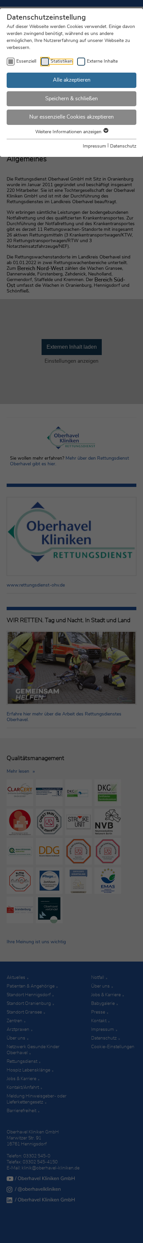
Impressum (94, 146)
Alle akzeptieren (71, 80)
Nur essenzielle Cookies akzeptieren (71, 117)
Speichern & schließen (71, 98)
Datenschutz (123, 146)
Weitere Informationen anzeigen (69, 132)
